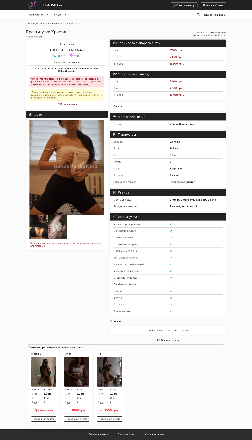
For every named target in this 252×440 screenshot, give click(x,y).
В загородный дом (193, 199)
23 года (175, 142)
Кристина (36, 354)
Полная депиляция (182, 182)
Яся (99, 354)
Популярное (36, 14)
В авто (211, 199)
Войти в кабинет (213, 5)
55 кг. (173, 155)
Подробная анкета (44, 418)
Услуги (58, 14)
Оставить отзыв (170, 340)
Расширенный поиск (214, 14)
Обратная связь (154, 434)
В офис (174, 199)
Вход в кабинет (126, 434)
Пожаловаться (68, 104)
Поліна (67, 354)
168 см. (174, 148)
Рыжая (174, 175)
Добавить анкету (183, 5)
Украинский (189, 206)
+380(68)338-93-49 (67, 50)
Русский (175, 206)
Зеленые (176, 168)
